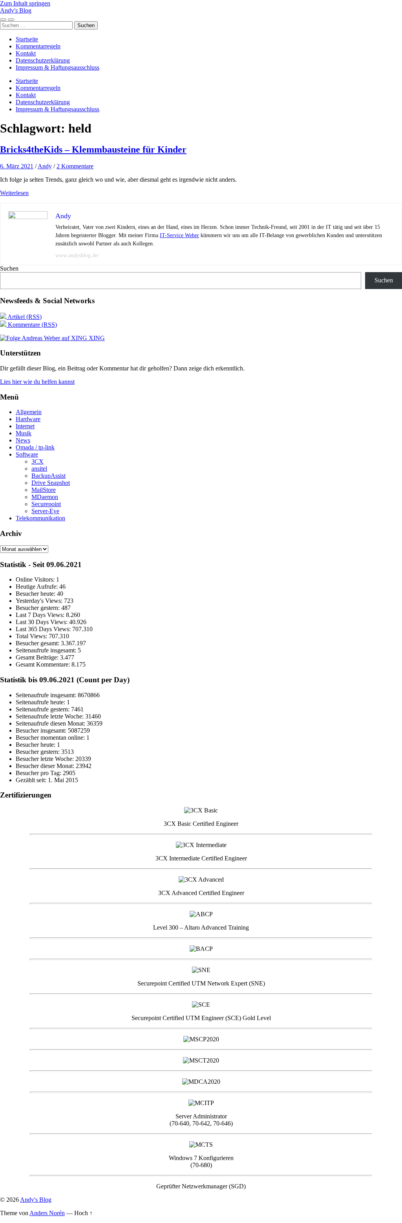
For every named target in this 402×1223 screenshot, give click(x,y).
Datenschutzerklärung (43, 60)
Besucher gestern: (38, 607)
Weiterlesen (14, 193)
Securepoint (46, 504)
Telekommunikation (40, 518)
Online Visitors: (36, 579)
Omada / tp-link (35, 447)
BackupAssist (48, 475)
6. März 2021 (16, 166)
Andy (45, 166)
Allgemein (29, 412)
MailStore (43, 489)
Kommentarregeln (38, 46)
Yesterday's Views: (40, 600)
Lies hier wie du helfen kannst (37, 381)
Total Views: (32, 636)
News (23, 440)
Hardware (28, 419)
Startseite (27, 39)
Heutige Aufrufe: (37, 586)
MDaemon (44, 497)
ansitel (39, 468)
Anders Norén (47, 1213)
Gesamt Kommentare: (43, 664)
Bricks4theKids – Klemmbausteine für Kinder (93, 149)
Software (27, 454)
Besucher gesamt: (38, 643)
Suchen (9, 268)
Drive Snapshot (50, 482)
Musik (23, 433)
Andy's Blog (15, 10)
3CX (37, 461)
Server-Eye (45, 511)
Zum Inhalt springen (25, 3)
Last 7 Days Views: (41, 615)
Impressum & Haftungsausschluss (57, 67)
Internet (25, 426)
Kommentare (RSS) (31, 324)
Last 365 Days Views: (44, 629)
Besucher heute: (36, 593)
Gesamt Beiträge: (38, 657)
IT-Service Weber (179, 235)
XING (96, 338)
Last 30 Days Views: (42, 622)
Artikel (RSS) (24, 316)
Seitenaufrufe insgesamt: (47, 650)
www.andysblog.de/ (77, 255)
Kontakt (26, 53)
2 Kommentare (75, 166)
